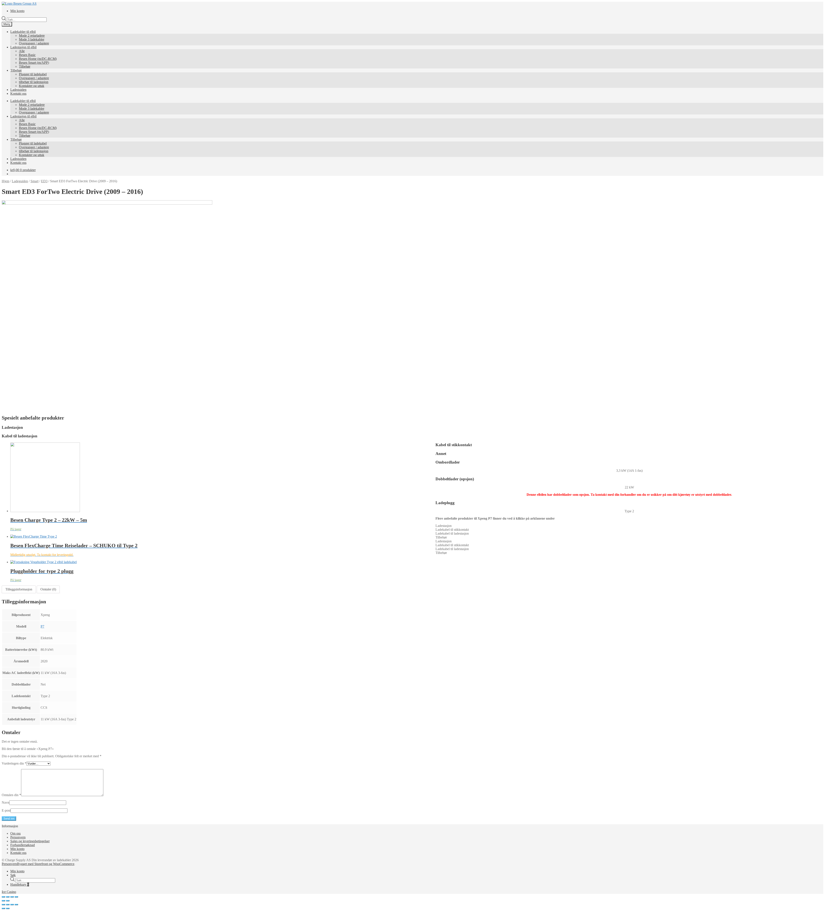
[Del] (7, 896)
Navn (5, 802)
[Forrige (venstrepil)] (3, 900)
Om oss (15, 833)
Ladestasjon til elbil (23, 47)
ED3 (44, 181)
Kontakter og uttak (31, 86)
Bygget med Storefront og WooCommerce (45, 864)
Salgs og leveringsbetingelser (30, 841)
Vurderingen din (14, 763)
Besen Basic (27, 55)
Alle (22, 51)
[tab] (19, 589)
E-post (6, 810)
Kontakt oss (18, 93)
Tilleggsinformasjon (18, 589)
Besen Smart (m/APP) (34, 62)
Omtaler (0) (48, 589)
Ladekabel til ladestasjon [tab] (452, 533)
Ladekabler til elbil (23, 31)
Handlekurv (19, 884)
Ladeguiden (18, 89)
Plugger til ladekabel (33, 74)
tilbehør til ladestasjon (33, 82)
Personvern (18, 837)
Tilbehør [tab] (441, 537)
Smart (34, 181)
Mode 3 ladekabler (31, 39)
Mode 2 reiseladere (32, 35)
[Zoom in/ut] (16, 896)
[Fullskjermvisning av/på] (12, 896)
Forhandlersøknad (22, 845)
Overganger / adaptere (34, 43)
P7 (42, 626)
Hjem (5, 181)
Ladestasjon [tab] (443, 526)
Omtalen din (11, 795)
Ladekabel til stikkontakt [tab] (452, 529)
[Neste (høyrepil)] (7, 900)
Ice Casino (9, 892)
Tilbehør (24, 66)
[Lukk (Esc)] (3, 896)
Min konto (17, 11)
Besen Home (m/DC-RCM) (38, 59)
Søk (13, 875)
